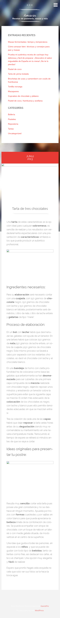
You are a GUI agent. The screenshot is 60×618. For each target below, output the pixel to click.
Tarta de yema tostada (18, 74)
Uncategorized (14, 133)
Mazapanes (13, 91)
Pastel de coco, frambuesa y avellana (25, 101)
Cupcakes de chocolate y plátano (23, 96)
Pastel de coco (15, 69)
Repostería (13, 124)
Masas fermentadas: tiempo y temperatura (27, 42)
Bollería (11, 114)
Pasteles (12, 119)
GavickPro (45, 606)
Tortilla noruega (15, 86)
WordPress (39, 611)
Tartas (11, 129)
